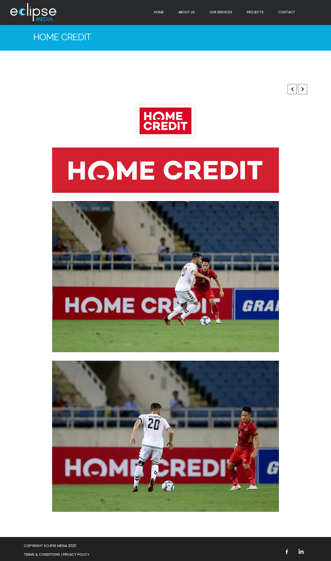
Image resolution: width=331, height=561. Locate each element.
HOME (159, 12)
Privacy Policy (76, 554)
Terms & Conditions (42, 554)
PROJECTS (255, 12)
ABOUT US (186, 12)
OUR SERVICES (220, 12)
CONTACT (286, 12)
